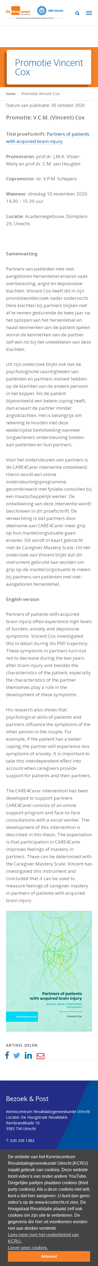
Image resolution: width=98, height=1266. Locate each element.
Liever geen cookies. (28, 1247)
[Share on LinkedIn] (28, 1056)
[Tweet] (16, 1056)
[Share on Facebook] (7, 1056)
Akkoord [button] (49, 1256)
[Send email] (40, 1056)
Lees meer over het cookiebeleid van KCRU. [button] (43, 1238)
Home (11, 94)
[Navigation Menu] (89, 12)
